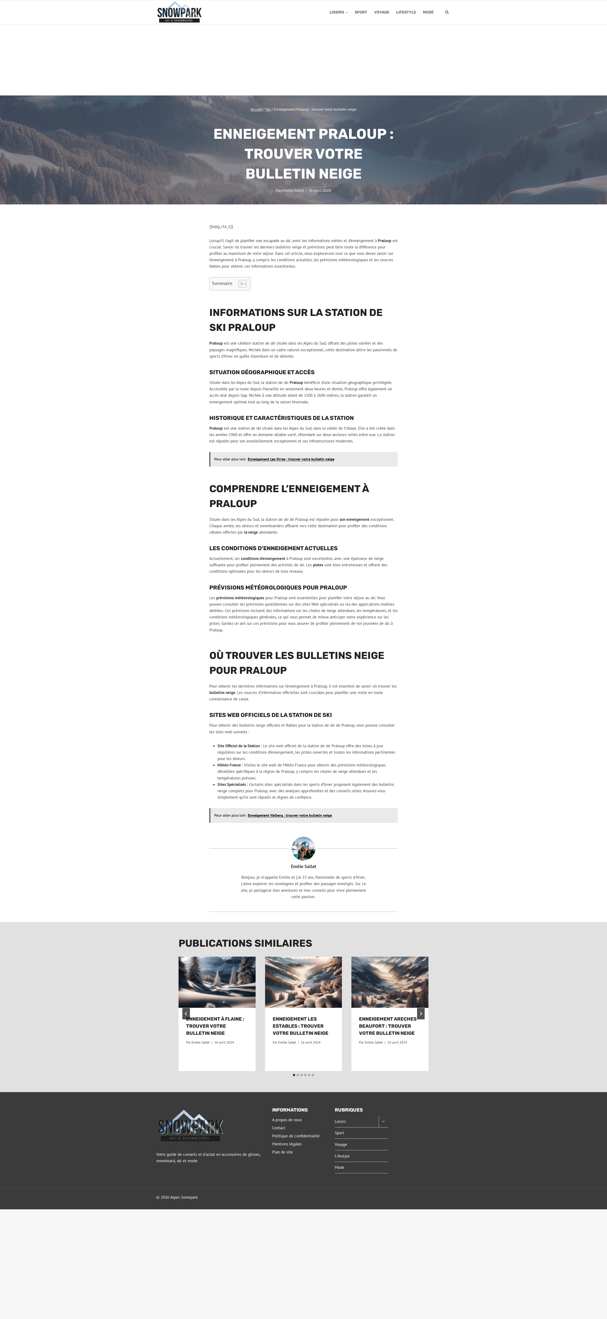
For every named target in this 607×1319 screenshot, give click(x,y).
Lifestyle (406, 12)
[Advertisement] (303, 60)
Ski (303, 119)
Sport (361, 12)
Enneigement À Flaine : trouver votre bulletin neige (215, 1026)
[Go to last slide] (186, 1013)
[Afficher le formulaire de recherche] (447, 12)
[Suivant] (421, 1013)
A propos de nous (287, 1119)
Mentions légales (287, 1144)
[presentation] (217, 982)
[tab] (294, 1075)
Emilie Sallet (293, 190)
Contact (278, 1127)
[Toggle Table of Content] (240, 284)
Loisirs (340, 1121)
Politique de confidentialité (296, 1136)
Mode (428, 12)
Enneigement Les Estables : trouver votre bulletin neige (300, 1026)
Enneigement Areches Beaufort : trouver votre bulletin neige (388, 1026)
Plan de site (282, 1152)
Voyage (381, 12)
